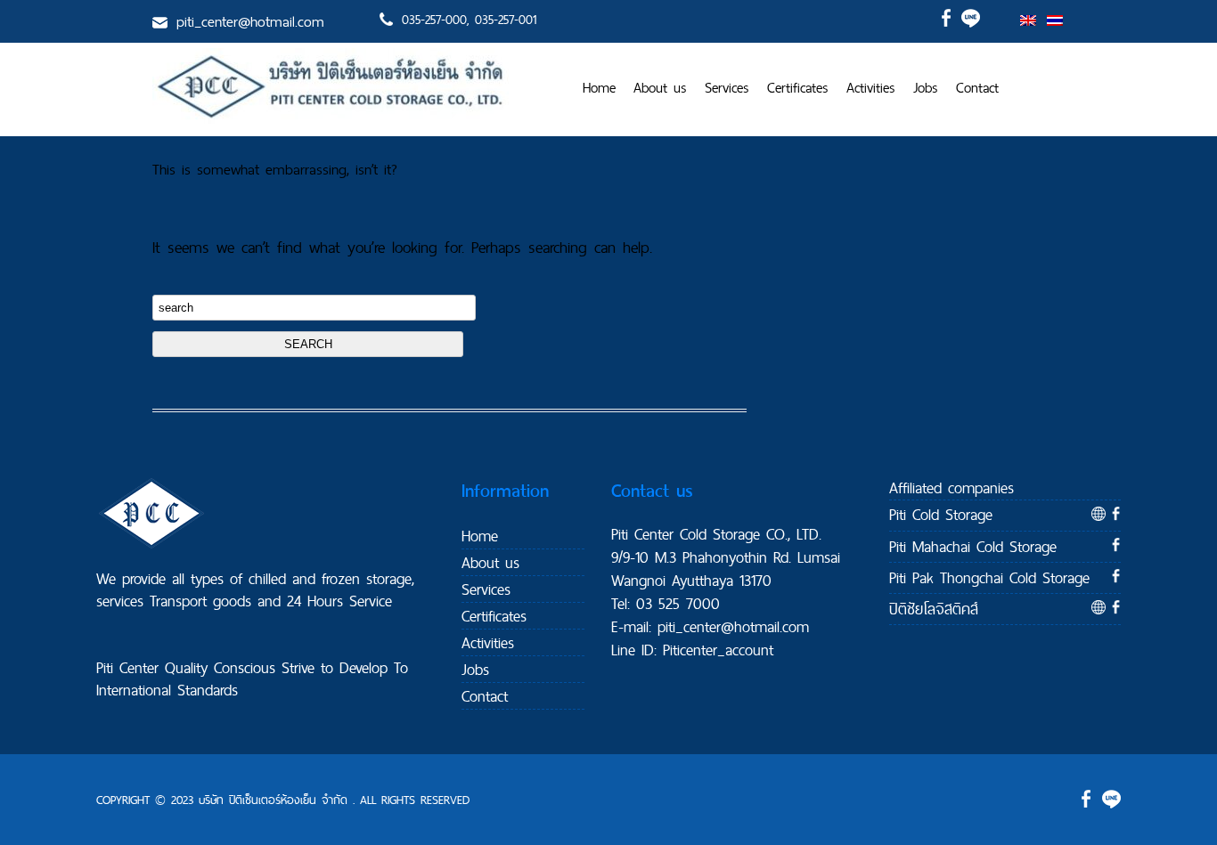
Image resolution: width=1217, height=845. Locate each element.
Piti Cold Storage (940, 514)
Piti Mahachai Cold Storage (973, 546)
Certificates (798, 88)
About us (660, 88)
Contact (977, 88)
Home (599, 88)
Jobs (925, 88)
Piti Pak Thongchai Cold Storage (989, 577)
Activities (870, 88)
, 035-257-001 (501, 19)
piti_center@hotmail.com (250, 21)
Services (727, 88)
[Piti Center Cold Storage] (330, 118)
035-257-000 (434, 19)
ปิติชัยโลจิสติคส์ (933, 609)
